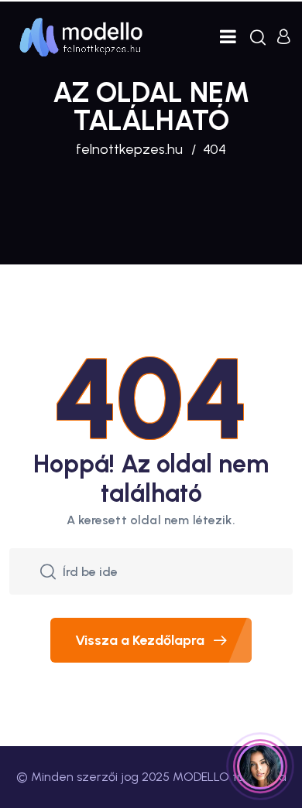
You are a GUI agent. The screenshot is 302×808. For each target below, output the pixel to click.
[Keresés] (258, 37)
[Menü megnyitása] (228, 36)
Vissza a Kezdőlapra (139, 640)
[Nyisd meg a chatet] (260, 766)
